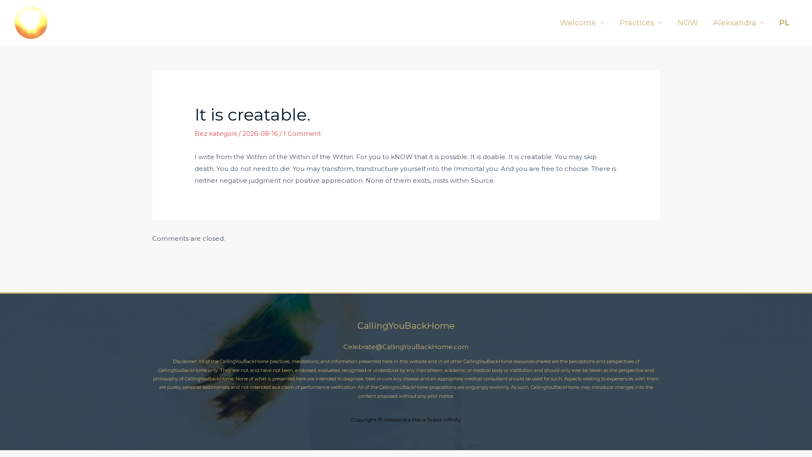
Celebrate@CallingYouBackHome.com (406, 347)
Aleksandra (734, 23)
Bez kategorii (216, 133)
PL (784, 23)
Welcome (578, 23)
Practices (637, 23)
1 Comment (302, 133)
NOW (688, 23)
